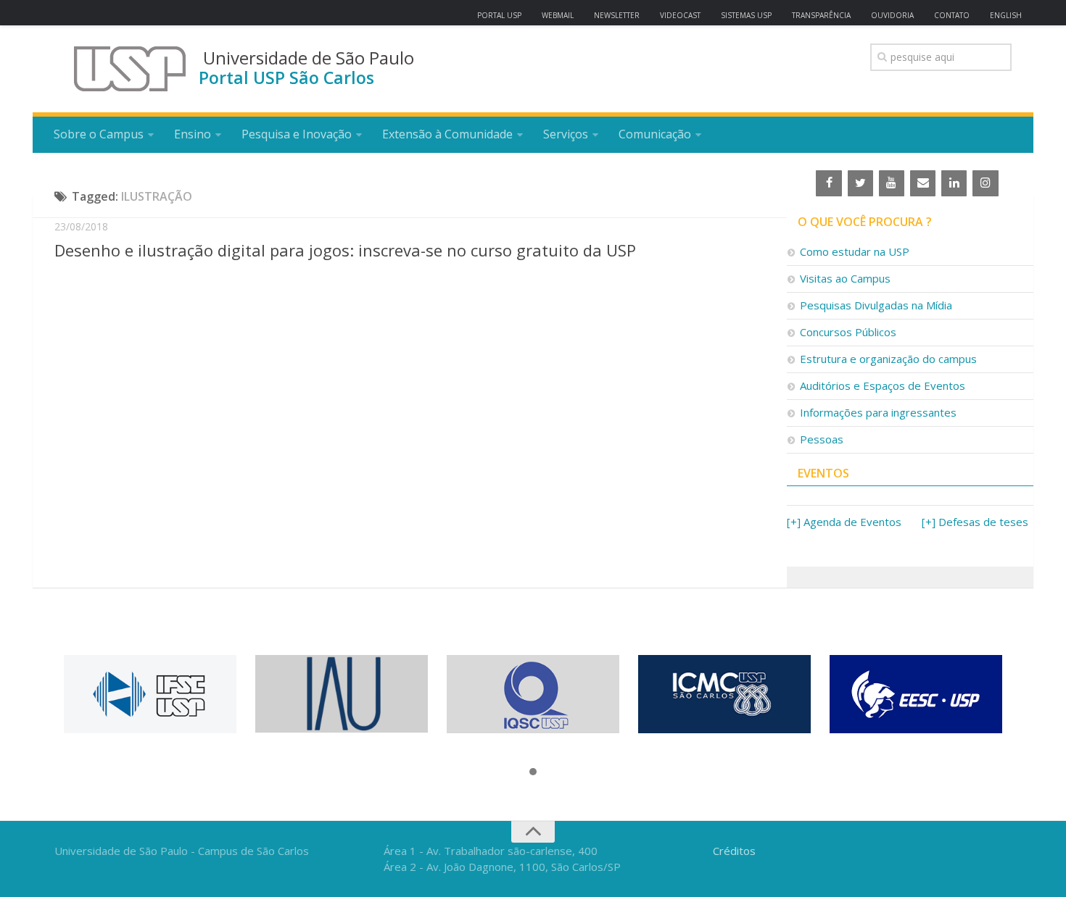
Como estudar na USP (854, 251)
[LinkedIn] (954, 183)
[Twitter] (860, 183)
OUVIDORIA (892, 15)
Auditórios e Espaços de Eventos (882, 385)
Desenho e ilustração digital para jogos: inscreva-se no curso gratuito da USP (345, 250)
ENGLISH (1006, 15)
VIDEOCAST (680, 15)
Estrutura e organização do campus (888, 358)
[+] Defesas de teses (975, 521)
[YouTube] (891, 183)
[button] (533, 772)
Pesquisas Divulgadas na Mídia (876, 305)
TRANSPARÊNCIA (821, 15)
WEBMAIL (558, 15)
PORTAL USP (499, 15)
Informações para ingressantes (878, 412)
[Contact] (922, 183)
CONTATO (952, 15)
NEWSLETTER (617, 15)
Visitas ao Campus (845, 278)
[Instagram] (985, 183)
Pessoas (821, 439)
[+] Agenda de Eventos (844, 521)
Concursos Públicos (848, 332)
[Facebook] (828, 183)
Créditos (734, 850)
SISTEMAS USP (746, 15)
